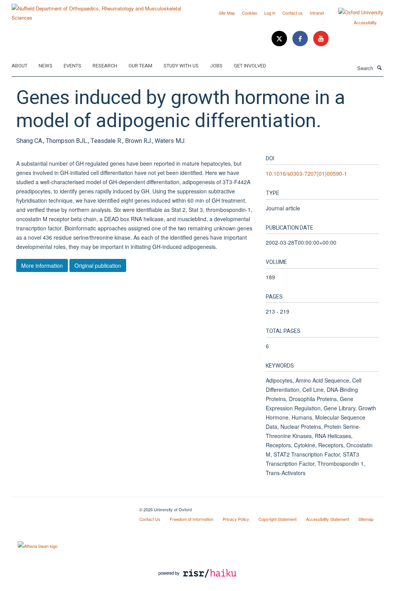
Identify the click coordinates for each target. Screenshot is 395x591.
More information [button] (42, 265)
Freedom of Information (191, 519)
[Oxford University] (355, 12)
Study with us (181, 65)
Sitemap (365, 519)
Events (72, 65)
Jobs (216, 65)
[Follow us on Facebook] (300, 38)
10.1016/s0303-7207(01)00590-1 (306, 173)
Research (105, 65)
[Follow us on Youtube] (321, 38)
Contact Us (149, 519)
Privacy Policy (236, 519)
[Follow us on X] (280, 38)
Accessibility (365, 22)
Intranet (317, 13)
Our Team (140, 65)
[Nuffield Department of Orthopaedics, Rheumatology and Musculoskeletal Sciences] (102, 10)
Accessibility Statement (327, 519)
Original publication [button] (97, 265)
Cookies (249, 13)
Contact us (292, 13)
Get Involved (250, 65)
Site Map (227, 13)
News (45, 65)
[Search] (379, 67)
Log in (269, 13)
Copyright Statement (277, 519)
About (19, 65)
